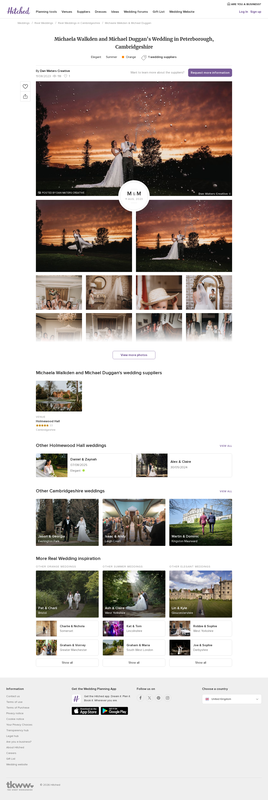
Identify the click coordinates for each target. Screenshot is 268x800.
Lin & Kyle (179, 608)
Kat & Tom (134, 626)
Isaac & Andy (115, 536)
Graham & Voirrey (73, 645)
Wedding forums (136, 12)
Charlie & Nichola (72, 626)
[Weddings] (18, 11)
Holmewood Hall (48, 421)
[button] (134, 138)
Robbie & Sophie (205, 626)
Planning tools (46, 12)
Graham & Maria (138, 645)
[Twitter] (149, 698)
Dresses (101, 12)
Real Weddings (44, 23)
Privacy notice (15, 713)
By (53, 71)
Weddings (23, 23)
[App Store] (85, 714)
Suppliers (83, 12)
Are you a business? (18, 741)
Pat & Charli (47, 608)
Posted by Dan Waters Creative (63, 192)
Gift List (159, 12)
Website (181, 12)
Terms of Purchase (17, 707)
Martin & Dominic (185, 536)
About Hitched (15, 747)
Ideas (115, 12)
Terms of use (14, 702)
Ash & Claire (115, 608)
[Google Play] (114, 714)
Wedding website (17, 764)
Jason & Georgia (51, 536)
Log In (243, 12)
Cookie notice (15, 719)
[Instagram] (167, 698)
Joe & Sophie (202, 645)
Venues (67, 12)
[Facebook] (140, 698)
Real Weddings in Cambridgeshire (79, 23)
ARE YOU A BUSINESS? (245, 4)
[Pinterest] (158, 698)
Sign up (255, 12)
